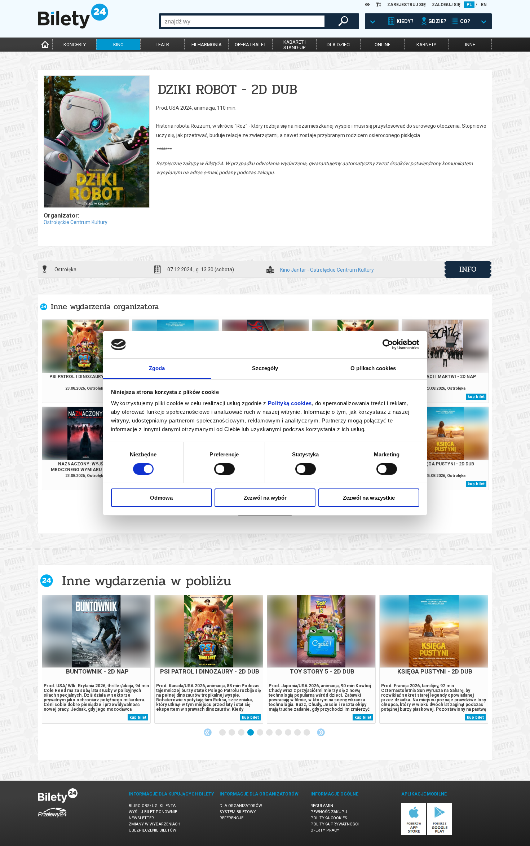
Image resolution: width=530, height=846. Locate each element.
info (468, 269)
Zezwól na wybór (265, 498)
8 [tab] (288, 732)
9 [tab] (297, 732)
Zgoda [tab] (157, 368)
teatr (162, 44)
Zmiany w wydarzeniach (154, 824)
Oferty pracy (324, 830)
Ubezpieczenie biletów (152, 830)
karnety (426, 44)
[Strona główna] (73, 27)
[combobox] (243, 21)
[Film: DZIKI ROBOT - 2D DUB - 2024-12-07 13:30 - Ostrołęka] (96, 142)
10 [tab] (307, 732)
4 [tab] (251, 732)
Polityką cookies (290, 403)
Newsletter (141, 818)
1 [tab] (222, 732)
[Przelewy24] (52, 818)
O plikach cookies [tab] (373, 368)
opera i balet (250, 44)
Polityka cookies (328, 818)
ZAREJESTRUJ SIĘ (406, 4)
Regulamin (321, 805)
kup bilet (476, 396)
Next (321, 732)
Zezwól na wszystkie (369, 498)
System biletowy (238, 812)
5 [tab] (260, 732)
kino (118, 44)
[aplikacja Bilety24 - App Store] (413, 834)
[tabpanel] (96, 659)
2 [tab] (232, 732)
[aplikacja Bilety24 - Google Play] (439, 834)
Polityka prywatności (334, 824)
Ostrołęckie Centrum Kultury (75, 222)
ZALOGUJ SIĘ (446, 4)
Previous (208, 732)
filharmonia (206, 44)
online (382, 44)
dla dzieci (338, 44)
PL (469, 4)
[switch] (224, 469)
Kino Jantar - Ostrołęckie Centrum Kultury (327, 270)
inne (470, 44)
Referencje (231, 818)
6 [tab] (269, 732)
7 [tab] (279, 732)
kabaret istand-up (294, 44)
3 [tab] (241, 732)
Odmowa (161, 498)
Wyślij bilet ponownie (153, 812)
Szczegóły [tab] (265, 368)
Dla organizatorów (241, 805)
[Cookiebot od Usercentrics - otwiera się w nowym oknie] (387, 344)
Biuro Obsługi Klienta (152, 805)
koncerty (74, 44)
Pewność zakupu (328, 812)
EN (484, 4)
